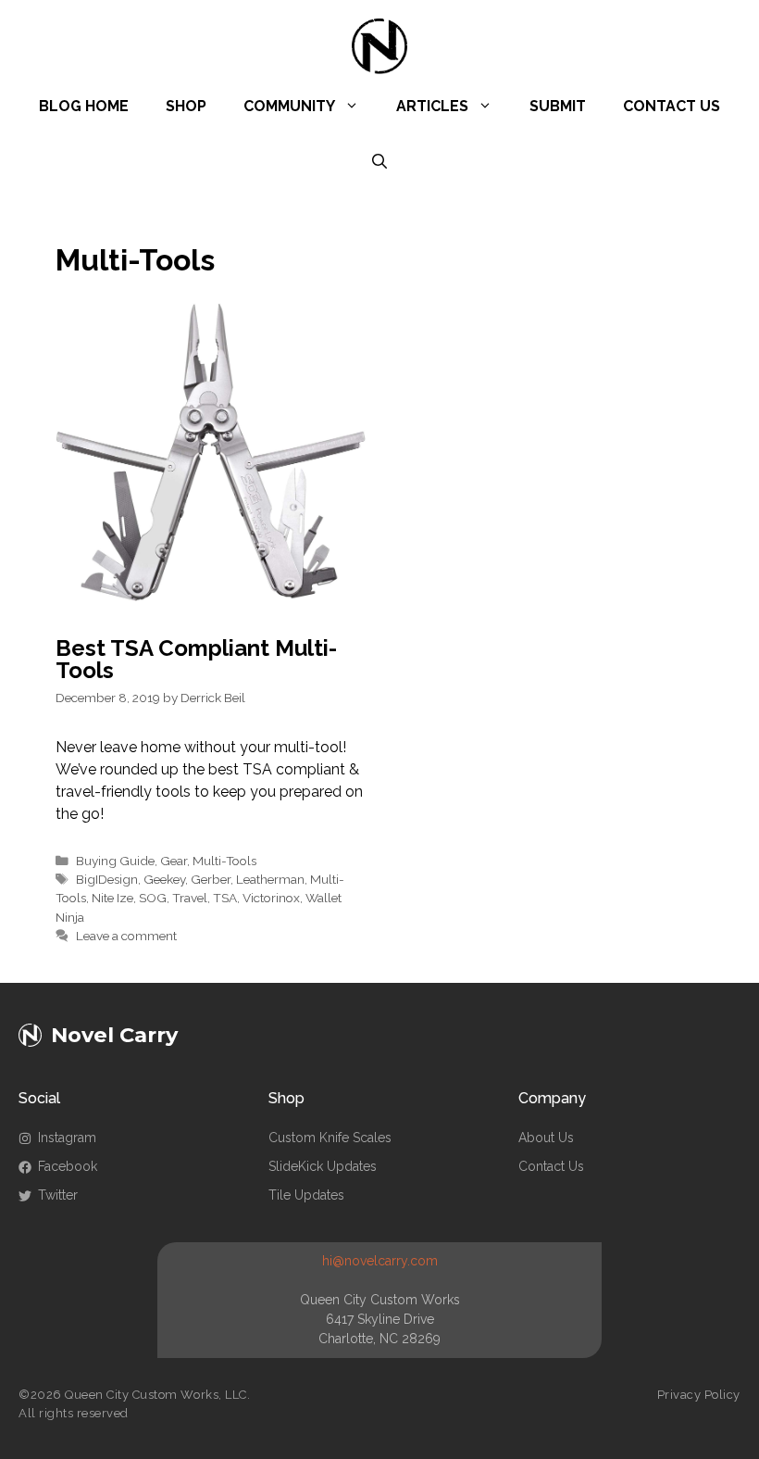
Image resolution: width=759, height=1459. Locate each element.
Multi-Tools (224, 860)
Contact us (551, 1166)
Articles (432, 106)
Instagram (67, 1137)
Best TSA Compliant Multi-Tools (196, 659)
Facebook (67, 1166)
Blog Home (84, 106)
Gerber (210, 879)
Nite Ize (112, 897)
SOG (153, 897)
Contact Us (671, 106)
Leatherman (270, 879)
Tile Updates (306, 1195)
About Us (546, 1137)
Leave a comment (126, 935)
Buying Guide (115, 860)
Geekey (164, 879)
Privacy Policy (698, 1395)
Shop (186, 106)
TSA (225, 897)
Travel (189, 897)
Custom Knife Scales (330, 1137)
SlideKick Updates (322, 1166)
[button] (379, 162)
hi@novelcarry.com (380, 1260)
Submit (557, 106)
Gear (173, 860)
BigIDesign (107, 879)
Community (289, 106)
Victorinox (271, 897)
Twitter (58, 1195)
